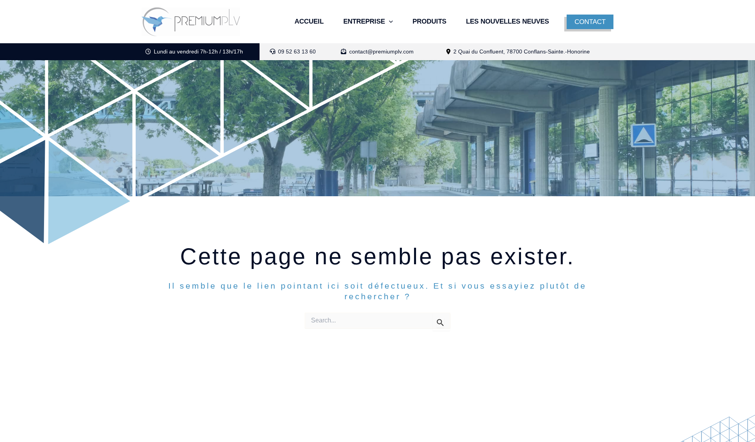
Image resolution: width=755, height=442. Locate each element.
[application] (389, 21)
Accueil (309, 21)
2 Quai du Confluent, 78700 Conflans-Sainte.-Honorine (521, 51)
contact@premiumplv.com (381, 51)
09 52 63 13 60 (296, 51)
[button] (590, 22)
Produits (429, 21)
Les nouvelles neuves (507, 21)
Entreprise (364, 21)
